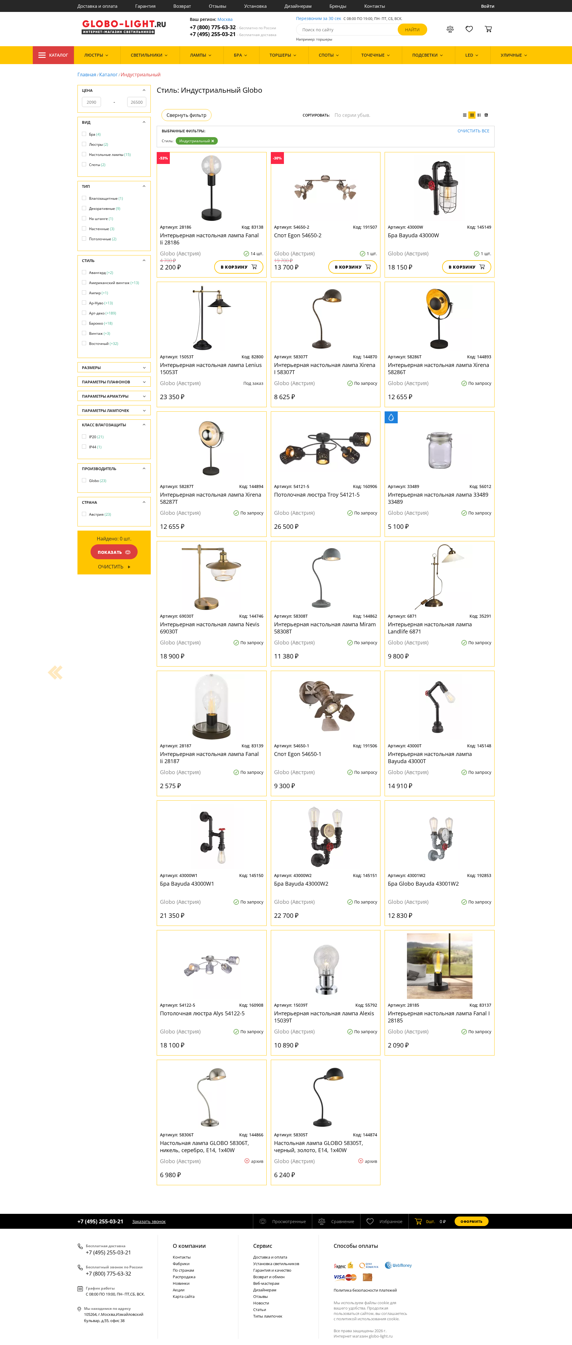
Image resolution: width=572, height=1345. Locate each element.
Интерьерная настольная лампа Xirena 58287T (210, 498)
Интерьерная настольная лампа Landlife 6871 (430, 628)
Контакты (374, 6)
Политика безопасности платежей (365, 1290)
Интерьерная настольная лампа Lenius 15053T (211, 368)
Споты (97, 164)
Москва (225, 19)
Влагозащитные (106, 198)
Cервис (262, 1245)
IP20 (96, 436)
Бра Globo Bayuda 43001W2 (423, 883)
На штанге (101, 218)
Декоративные (104, 208)
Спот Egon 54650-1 (297, 753)
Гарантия (145, 6)
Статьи (259, 1309)
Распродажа (184, 1276)
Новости (261, 1303)
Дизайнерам (298, 6)
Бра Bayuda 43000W (413, 235)
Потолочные (102, 238)
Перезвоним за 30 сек (318, 18)
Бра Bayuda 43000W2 (301, 883)
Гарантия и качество (272, 1270)
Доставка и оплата (97, 6)
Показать (110, 552)
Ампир (98, 292)
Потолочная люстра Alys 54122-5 (202, 1013)
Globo (97, 480)
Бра (95, 134)
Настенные (101, 228)
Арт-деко (102, 313)
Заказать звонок (149, 1221)
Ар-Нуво (101, 303)
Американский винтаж (114, 282)
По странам (183, 1270)
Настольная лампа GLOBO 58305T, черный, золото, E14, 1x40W (318, 1146)
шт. (430, 1221)
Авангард (101, 272)
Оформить (472, 1221)
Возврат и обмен (269, 1276)
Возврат (182, 6)
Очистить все (473, 131)
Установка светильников (276, 1263)
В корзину (234, 267)
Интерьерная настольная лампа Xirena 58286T (438, 368)
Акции (178, 1290)
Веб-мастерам (266, 1283)
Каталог (58, 55)
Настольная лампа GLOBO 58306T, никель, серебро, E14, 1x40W (204, 1146)
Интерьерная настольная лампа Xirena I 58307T (324, 368)
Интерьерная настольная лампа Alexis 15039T (324, 1017)
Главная (86, 74)
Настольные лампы (110, 154)
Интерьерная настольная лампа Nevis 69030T (209, 628)
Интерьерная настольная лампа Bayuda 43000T (430, 757)
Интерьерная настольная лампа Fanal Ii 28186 (209, 239)
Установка (255, 6)
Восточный (103, 343)
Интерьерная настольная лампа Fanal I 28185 (439, 1017)
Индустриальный (194, 140)
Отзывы (217, 6)
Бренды (337, 6)
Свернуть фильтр (186, 115)
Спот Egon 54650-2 (297, 235)
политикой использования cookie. (368, 1318)
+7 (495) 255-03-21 (233, 34)
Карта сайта (184, 1296)
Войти (488, 6)
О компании (189, 1245)
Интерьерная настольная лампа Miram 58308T (325, 628)
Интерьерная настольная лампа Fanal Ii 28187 (209, 757)
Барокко (101, 323)
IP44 (95, 447)
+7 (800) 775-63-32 (233, 27)
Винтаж (99, 333)
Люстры (98, 144)
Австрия (100, 514)
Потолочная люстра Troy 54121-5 (317, 494)
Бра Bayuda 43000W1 (187, 883)
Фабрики (181, 1263)
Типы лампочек (267, 1316)
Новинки (181, 1283)
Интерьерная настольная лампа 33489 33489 (438, 498)
